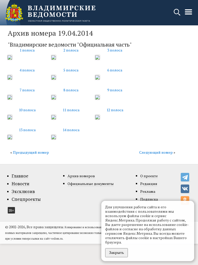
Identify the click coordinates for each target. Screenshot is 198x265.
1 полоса (27, 50)
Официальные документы (91, 183)
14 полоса (71, 129)
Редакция (148, 183)
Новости (20, 184)
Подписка (149, 199)
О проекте (149, 175)
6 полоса (114, 70)
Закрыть (116, 252)
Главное (20, 176)
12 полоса (114, 109)
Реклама (147, 191)
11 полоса (71, 109)
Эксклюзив (23, 191)
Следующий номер (156, 152)
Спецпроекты (26, 199)
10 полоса (27, 109)
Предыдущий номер (31, 152)
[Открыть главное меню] (188, 14)
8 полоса (70, 89)
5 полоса (70, 70)
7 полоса (27, 89)
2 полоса (70, 50)
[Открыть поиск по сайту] (177, 14)
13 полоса (27, 129)
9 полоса (114, 89)
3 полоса (114, 50)
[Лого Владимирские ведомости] (50, 13)
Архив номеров (81, 175)
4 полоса (27, 70)
